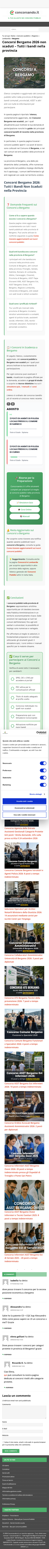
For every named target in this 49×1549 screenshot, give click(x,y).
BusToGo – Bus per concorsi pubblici (14, 1526)
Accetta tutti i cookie (24, 801)
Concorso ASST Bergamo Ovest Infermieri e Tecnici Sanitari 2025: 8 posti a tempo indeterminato (22, 1215)
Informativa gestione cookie (11, 1491)
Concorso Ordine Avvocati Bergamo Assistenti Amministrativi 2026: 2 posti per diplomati (23, 1126)
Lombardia (6, 38)
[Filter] (13, 404)
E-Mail (4, 1428)
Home (13, 36)
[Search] (8, 404)
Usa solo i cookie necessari (24, 815)
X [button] (47, 2)
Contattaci (5, 1469)
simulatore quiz (13, 386)
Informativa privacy (9, 1499)
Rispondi (8, 1298)
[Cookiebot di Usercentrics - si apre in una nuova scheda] (36, 732)
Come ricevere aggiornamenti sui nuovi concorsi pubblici (24, 239)
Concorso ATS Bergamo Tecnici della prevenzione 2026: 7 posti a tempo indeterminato (22, 1001)
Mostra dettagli (36, 794)
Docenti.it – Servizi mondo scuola (13, 1523)
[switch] (43, 770)
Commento (6, 1404)
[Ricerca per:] (24, 29)
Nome (4, 1422)
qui (5, 1375)
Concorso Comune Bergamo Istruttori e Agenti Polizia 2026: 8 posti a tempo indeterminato (24, 873)
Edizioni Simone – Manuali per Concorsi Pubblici (18, 1519)
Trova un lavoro (7, 1480)
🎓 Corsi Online (24, 509)
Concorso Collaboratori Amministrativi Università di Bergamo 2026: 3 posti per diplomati (24, 958)
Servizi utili (5, 1473)
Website (5, 1435)
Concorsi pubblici (23, 36)
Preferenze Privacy (8, 1504)
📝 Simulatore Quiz (25, 502)
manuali (25, 386)
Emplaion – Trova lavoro (10, 1515)
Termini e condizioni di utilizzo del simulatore (17, 1495)
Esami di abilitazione (9, 1484)
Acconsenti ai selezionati (24, 808)
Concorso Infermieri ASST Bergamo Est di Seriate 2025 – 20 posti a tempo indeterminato (24, 1258)
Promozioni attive (8, 1476)
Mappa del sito (7, 1487)
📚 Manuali (25, 516)
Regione (35, 36)
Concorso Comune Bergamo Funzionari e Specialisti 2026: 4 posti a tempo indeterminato (24, 1044)
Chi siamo (5, 1465)
